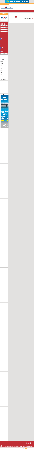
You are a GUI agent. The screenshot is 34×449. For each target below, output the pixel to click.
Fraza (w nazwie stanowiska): (3, 24)
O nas (1, 442)
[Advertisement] (4, 146)
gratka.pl (2, 46)
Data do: (1, 30)
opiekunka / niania (2, 39)
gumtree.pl (2, 47)
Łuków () (1, 68)
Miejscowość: (1, 26)
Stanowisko (27, 18)
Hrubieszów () (1, 63)
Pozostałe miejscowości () (3, 79)
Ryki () (1, 74)
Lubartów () (1, 66)
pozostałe (2, 51)
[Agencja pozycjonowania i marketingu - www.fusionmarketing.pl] (30, 442)
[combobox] (4, 20)
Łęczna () (1, 67)
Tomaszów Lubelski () (2, 77)
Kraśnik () (1, 65)
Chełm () (1, 61)
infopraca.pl (2, 48)
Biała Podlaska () (2, 59)
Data (32, 18)
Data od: (1, 28)
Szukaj (4, 53)
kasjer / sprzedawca (3, 37)
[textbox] (4, 20)
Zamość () (1, 78)
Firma (31, 18)
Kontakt (1, 445)
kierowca (2, 38)
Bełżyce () (1, 58)
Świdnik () (1, 76)
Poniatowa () (1, 72)
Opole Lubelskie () (2, 70)
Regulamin (1, 444)
